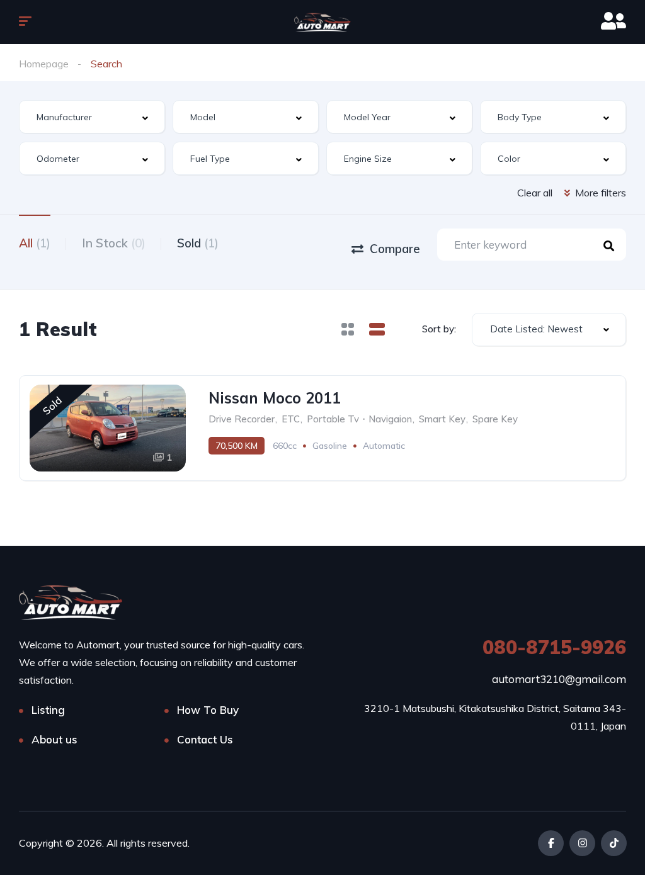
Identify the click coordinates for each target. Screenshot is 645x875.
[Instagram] (582, 843)
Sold (198, 243)
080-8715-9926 (554, 647)
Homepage (44, 63)
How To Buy (208, 709)
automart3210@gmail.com (559, 679)
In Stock (114, 243)
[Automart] (322, 22)
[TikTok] (614, 843)
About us (54, 739)
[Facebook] (551, 843)
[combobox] (92, 116)
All (34, 243)
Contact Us (205, 739)
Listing (48, 709)
